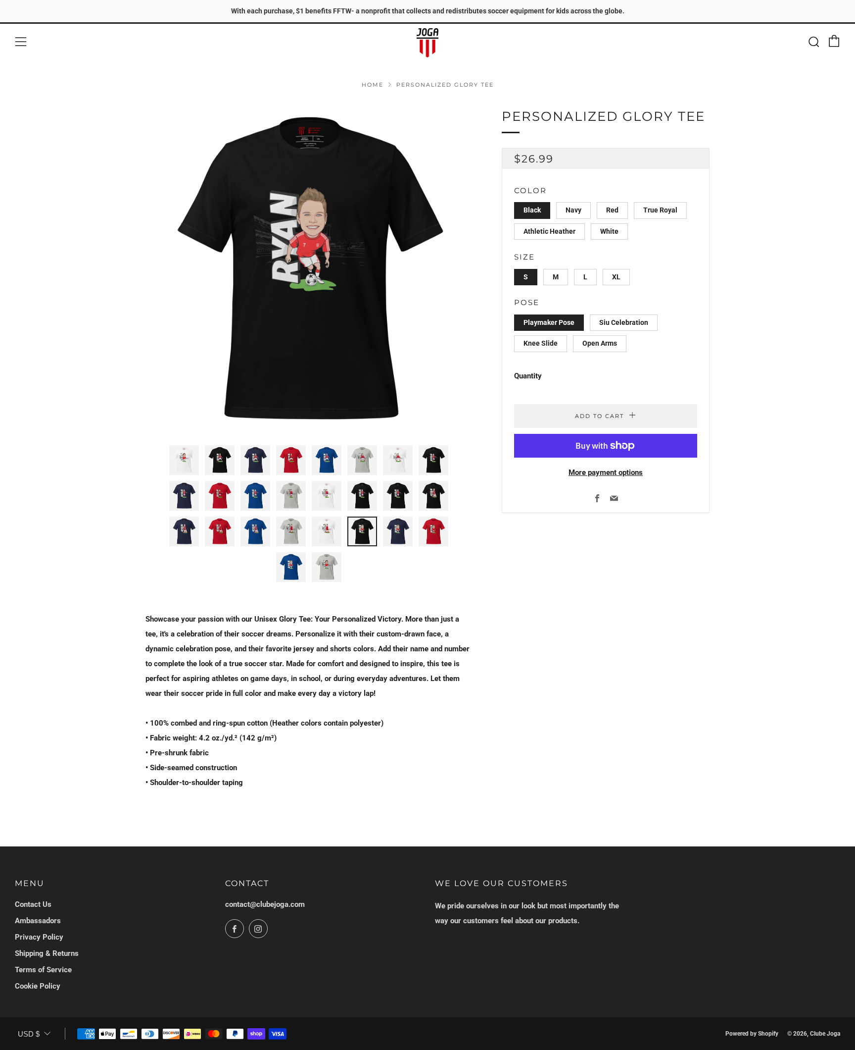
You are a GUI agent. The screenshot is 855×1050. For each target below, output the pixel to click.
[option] (308, 269)
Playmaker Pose (548, 322)
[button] (184, 460)
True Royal (660, 210)
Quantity (528, 375)
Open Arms (599, 343)
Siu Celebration (623, 322)
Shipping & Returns (47, 953)
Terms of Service (43, 969)
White (609, 231)
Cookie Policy (37, 986)
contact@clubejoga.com (265, 904)
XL (616, 277)
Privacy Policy (39, 937)
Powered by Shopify (751, 1033)
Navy (573, 210)
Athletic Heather (549, 231)
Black (532, 210)
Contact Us (33, 904)
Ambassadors (38, 920)
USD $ (29, 1034)
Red (612, 210)
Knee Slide (540, 343)
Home (372, 84)
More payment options (606, 472)
